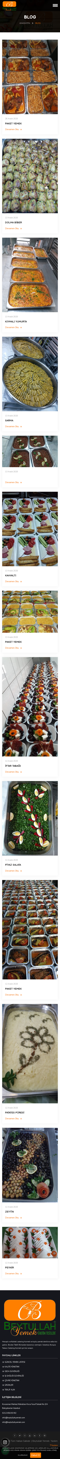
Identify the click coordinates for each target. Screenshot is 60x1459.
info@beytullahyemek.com (13, 1417)
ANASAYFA (25, 23)
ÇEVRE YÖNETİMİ (11, 1380)
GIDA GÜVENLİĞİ (11, 1371)
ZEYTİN (9, 1211)
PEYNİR (9, 1267)
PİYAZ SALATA (13, 864)
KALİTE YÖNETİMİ (11, 1366)
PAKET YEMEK (13, 123)
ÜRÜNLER (8, 1385)
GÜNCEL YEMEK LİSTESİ (14, 1362)
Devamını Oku (12, 129)
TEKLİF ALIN (9, 1389)
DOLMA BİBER (13, 222)
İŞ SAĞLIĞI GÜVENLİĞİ (14, 1376)
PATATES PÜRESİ (14, 1112)
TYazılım (54, 1445)
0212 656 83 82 (9, 1413)
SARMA (9, 420)
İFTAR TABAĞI (13, 766)
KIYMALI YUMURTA (16, 321)
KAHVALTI (10, 575)
